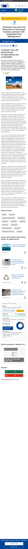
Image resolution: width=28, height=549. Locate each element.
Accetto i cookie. (14, 543)
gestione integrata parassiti (8, 217)
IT (13, 45)
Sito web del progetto (8, 311)
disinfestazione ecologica (8, 231)
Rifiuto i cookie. (14, 546)
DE (1, 45)
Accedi (16, 5)
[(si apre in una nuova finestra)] (5, 5)
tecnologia (19, 231)
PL (16, 45)
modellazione (14, 224)
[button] (19, 5)
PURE (7, 103)
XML (15, 371)
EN (4, 45)
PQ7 (4, 13)
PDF (15, 375)
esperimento (5, 224)
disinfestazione (21, 217)
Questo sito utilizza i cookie (7, 540)
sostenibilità (13, 221)
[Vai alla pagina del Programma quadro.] (14, 22)
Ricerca (22, 5)
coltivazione (5, 221)
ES (7, 45)
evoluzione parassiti (6, 228)
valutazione (22, 221)
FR (10, 45)
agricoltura (11, 214)
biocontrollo (17, 228)
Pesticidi (4, 214)
